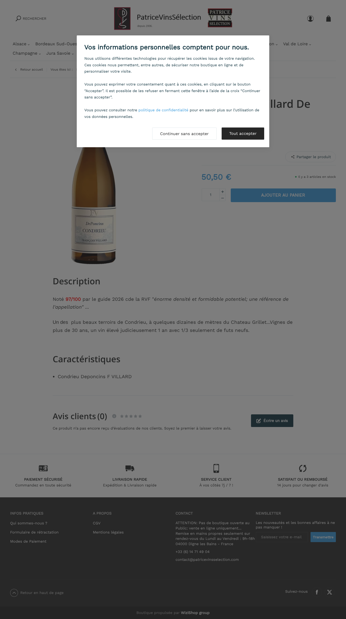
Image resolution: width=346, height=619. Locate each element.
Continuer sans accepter (184, 133)
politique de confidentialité (163, 110)
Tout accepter (243, 133)
